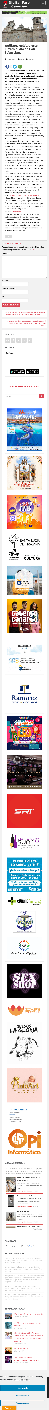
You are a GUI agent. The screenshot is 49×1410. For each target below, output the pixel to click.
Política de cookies (22, 1380)
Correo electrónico (9, 288)
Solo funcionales (22, 1395)
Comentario (6, 253)
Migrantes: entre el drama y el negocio (28, 1314)
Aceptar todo (23, 1388)
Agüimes (31, 59)
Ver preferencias (22, 1403)
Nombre (5, 280)
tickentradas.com (19, 211)
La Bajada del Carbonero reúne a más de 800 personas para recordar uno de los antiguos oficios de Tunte (24, 1269)
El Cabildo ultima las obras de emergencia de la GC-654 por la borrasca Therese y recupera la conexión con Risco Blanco (24, 1297)
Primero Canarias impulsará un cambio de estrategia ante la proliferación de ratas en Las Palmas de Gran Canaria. (22, 1288)
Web (3, 296)
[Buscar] (41, 396)
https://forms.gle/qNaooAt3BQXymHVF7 (25, 195)
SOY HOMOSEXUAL (21, 1348)
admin (22, 59)
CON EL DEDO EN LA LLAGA (24, 386)
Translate (36, 1246)
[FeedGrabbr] (24, 1229)
